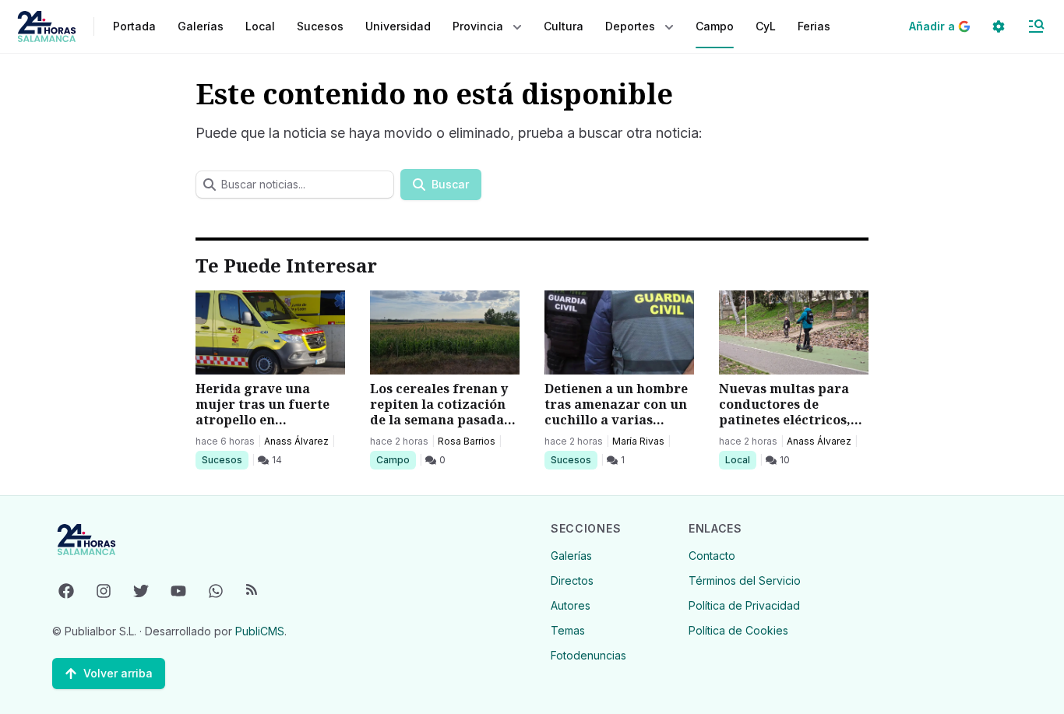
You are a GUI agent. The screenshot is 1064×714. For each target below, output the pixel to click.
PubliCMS (259, 631)
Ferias (814, 26)
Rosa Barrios (466, 441)
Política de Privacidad (744, 605)
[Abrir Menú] (1036, 26)
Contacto (712, 555)
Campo (395, 459)
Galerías (201, 26)
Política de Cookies (738, 630)
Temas (568, 630)
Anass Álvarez (296, 441)
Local (740, 459)
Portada (134, 26)
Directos (572, 580)
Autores (570, 605)
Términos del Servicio (745, 580)
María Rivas (638, 441)
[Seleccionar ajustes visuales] (998, 26)
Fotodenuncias (588, 655)
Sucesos (224, 459)
